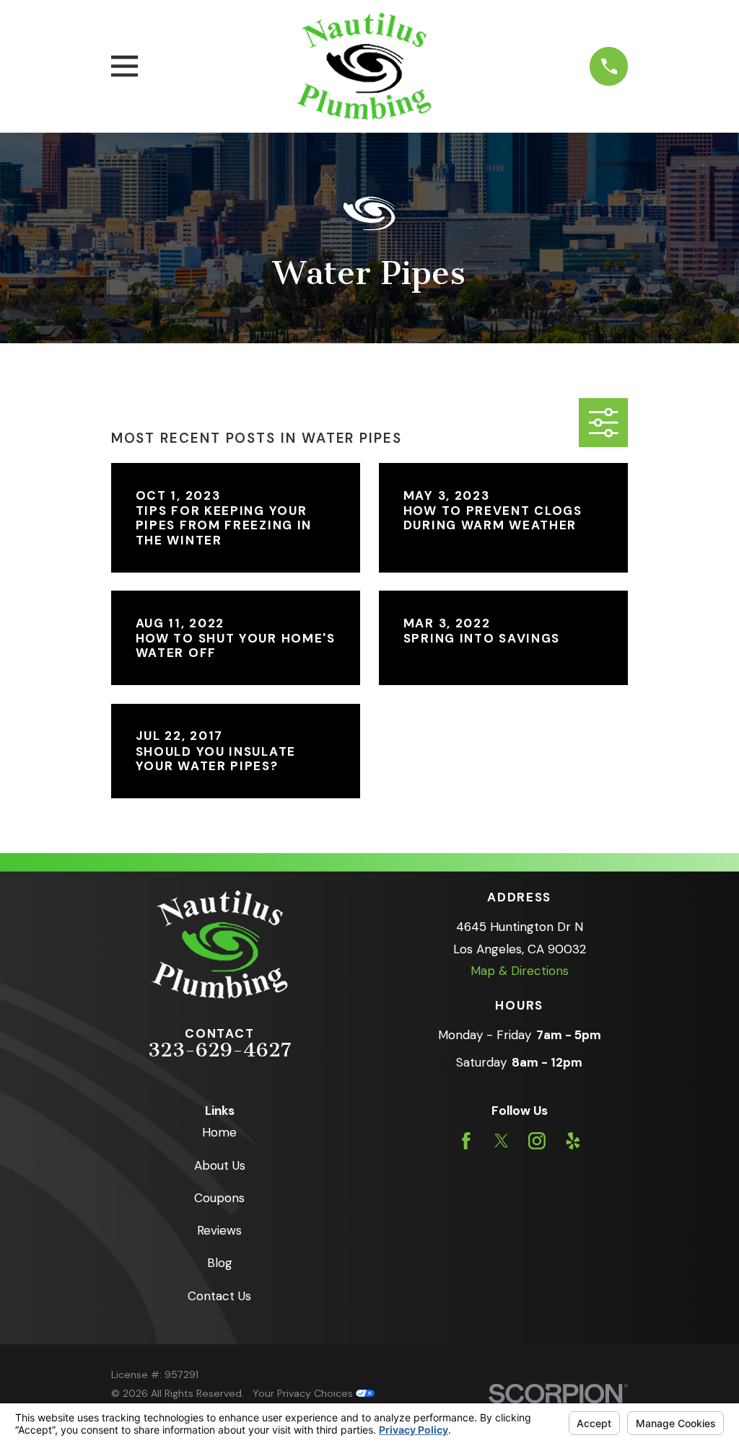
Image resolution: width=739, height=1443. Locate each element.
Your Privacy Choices (304, 1393)
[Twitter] (501, 1140)
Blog (219, 1263)
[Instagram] (537, 1140)
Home (219, 1132)
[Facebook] (466, 1140)
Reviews (219, 1230)
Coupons (219, 1198)
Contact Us (219, 1296)
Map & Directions (520, 971)
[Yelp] (573, 1140)
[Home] (364, 66)
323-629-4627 (220, 1050)
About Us (219, 1165)
